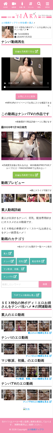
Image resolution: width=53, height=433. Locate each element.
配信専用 (36, 261)
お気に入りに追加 (26, 96)
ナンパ (7, 261)
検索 (39, 7)
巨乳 (21, 261)
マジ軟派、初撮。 (12, 269)
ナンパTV (8, 276)
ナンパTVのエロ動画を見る (36, 401)
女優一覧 (22, 7)
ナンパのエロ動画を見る (37, 356)
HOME (5, 7)
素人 (6, 253)
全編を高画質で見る (24, 51)
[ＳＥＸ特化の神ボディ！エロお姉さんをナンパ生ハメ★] (8, 32)
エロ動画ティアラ (35, 429)
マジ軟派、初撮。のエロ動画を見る (32, 378)
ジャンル (31, 7)
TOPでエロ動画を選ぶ (24, 295)
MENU (47, 7)
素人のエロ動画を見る (38, 333)
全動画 (14, 7)
